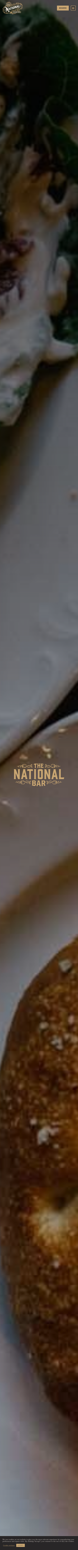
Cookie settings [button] (9, 1545)
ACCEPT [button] (20, 1545)
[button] (73, 8)
